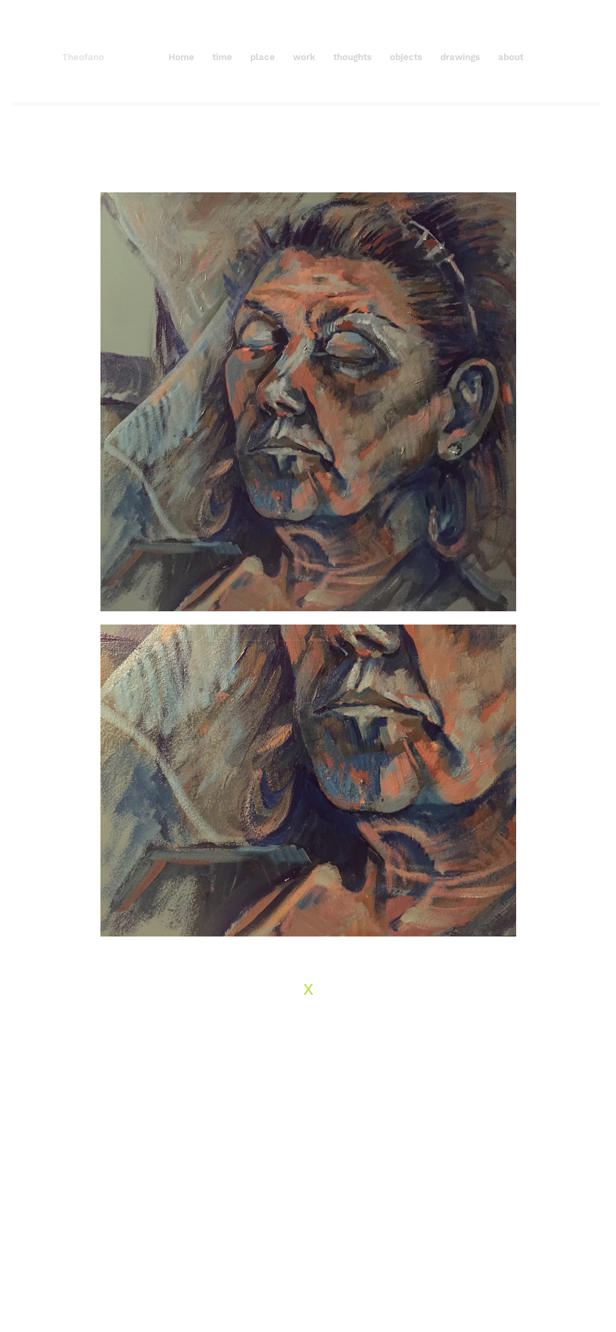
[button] (352, 57)
